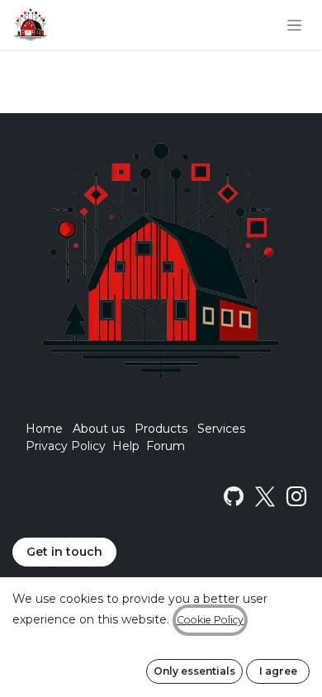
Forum (165, 446)
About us (99, 428)
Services (221, 428)
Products (161, 428)
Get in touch (64, 551)
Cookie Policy (210, 620)
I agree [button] (278, 671)
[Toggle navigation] (294, 24)
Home (44, 428)
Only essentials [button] (194, 671)
